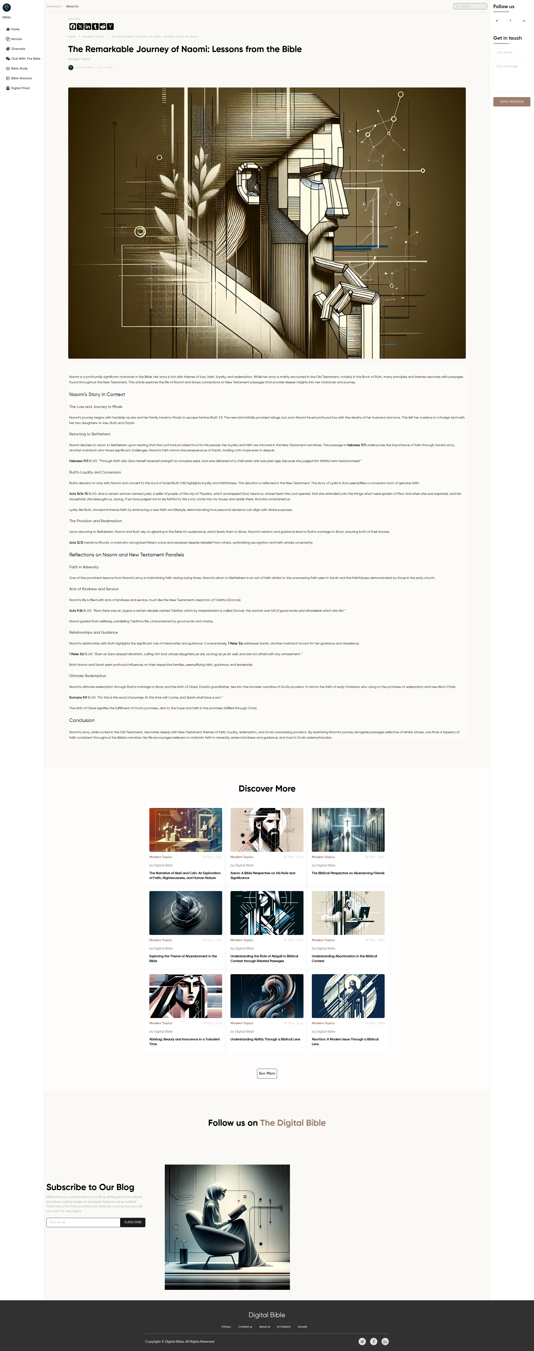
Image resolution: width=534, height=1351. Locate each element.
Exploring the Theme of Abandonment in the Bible (183, 959)
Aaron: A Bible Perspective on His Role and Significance (263, 876)
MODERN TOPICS (93, 37)
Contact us (245, 1327)
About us (264, 1327)
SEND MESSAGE (512, 102)
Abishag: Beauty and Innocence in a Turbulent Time (185, 1042)
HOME (72, 37)
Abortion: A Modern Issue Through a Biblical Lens (345, 1042)
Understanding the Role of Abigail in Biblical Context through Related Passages (264, 959)
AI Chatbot (284, 1327)
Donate (302, 1327)
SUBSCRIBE (133, 1222)
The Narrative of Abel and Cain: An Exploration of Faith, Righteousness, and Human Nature (185, 876)
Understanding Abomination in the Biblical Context (345, 959)
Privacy (226, 1327)
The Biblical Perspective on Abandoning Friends (348, 873)
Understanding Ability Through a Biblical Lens (265, 1039)
